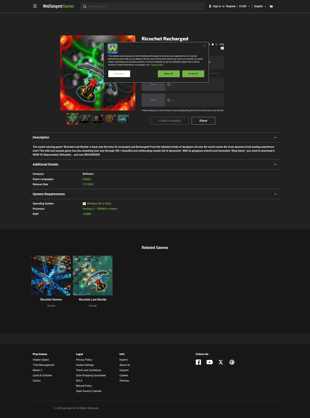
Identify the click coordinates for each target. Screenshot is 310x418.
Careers (123, 375)
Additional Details (45, 164)
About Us (124, 365)
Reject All (169, 73)
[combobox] (142, 6)
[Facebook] (198, 362)
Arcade (51, 305)
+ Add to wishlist (169, 120)
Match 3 (37, 370)
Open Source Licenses (88, 391)
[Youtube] (210, 362)
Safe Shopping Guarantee (91, 375)
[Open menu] (35, 6)
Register (231, 6)
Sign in (217, 6)
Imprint (123, 359)
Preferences (119, 73)
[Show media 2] (85, 118)
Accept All (193, 73)
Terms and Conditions (88, 370)
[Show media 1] (72, 118)
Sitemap (124, 380)
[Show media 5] (123, 118)
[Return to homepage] (58, 6)
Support (124, 370)
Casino (37, 380)
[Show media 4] (110, 118)
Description (41, 137)
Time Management (44, 365)
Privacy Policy (84, 359)
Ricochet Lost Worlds (92, 299)
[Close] (204, 45)
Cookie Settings (85, 365)
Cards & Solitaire (42, 375)
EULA (79, 380)
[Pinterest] (232, 362)
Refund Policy (84, 385)
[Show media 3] (97, 118)
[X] (220, 362)
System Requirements (49, 194)
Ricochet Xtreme (51, 299)
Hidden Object (41, 359)
